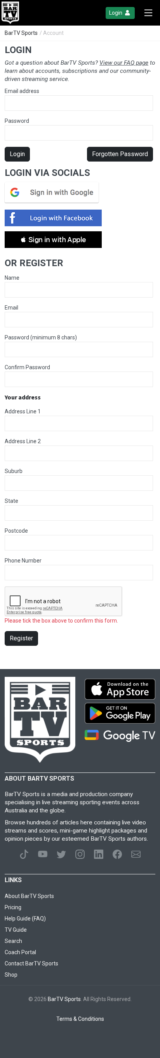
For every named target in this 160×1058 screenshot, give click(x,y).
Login (116, 13)
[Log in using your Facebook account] (55, 218)
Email (11, 307)
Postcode (16, 531)
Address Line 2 (23, 441)
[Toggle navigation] (148, 13)
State (11, 501)
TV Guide (16, 930)
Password (17, 121)
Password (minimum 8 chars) (41, 337)
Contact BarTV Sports (31, 963)
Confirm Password (27, 367)
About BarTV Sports (29, 896)
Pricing (13, 907)
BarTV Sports (21, 33)
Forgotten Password (120, 154)
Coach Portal (20, 952)
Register (21, 638)
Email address (22, 91)
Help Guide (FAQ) (25, 918)
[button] (53, 239)
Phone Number (23, 560)
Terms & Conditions (80, 1019)
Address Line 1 (23, 411)
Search (13, 941)
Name (12, 278)
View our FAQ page (123, 62)
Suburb (14, 471)
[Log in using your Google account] (54, 192)
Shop (11, 975)
